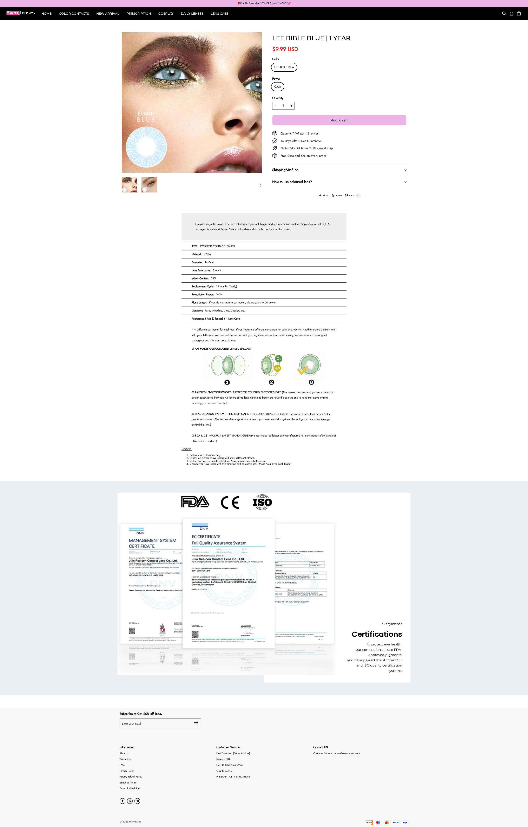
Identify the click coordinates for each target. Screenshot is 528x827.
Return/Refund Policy (131, 776)
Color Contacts (74, 13)
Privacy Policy (127, 771)
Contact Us (125, 759)
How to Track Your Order (229, 765)
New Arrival (107, 13)
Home (46, 13)
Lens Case (219, 13)
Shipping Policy (128, 782)
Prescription (139, 13)
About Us (125, 753)
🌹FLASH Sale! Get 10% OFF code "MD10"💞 (264, 3)
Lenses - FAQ (223, 759)
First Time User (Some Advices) (233, 753)
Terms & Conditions (130, 788)
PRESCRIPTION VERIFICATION (233, 776)
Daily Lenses (192, 13)
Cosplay (165, 13)
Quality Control (224, 771)
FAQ (122, 765)
